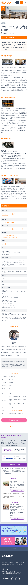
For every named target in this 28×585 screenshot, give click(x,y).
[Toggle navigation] (26, 2)
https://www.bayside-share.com (16, 410)
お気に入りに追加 (15, 420)
